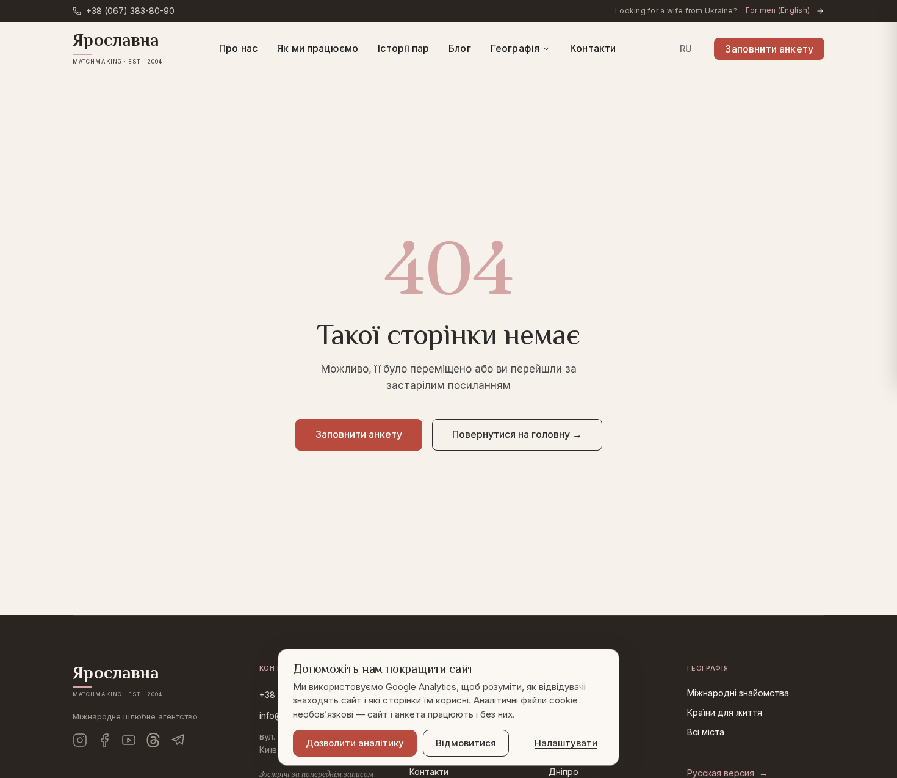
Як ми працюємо (317, 48)
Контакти (593, 48)
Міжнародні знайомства (738, 693)
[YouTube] (128, 740)
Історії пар (403, 48)
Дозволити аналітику (355, 743)
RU (686, 48)
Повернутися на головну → (517, 434)
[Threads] (153, 740)
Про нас (238, 48)
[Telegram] (177, 740)
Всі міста (705, 732)
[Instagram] (80, 740)
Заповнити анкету (769, 49)
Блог (459, 48)
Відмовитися (466, 743)
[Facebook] (104, 740)
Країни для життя (724, 712)
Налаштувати (566, 743)
